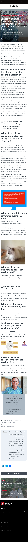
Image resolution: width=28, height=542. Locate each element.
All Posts (12, 458)
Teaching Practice (20, 15)
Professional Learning (5, 15)
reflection (9, 425)
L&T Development (7, 39)
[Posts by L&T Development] (4, 433)
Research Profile (9, 413)
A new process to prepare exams (12, 483)
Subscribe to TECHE (6, 531)
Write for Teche (4, 527)
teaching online (10, 426)
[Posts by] (2, 39)
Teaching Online (13, 15)
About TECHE (4, 522)
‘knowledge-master (5, 53)
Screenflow (12, 331)
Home (2, 518)
